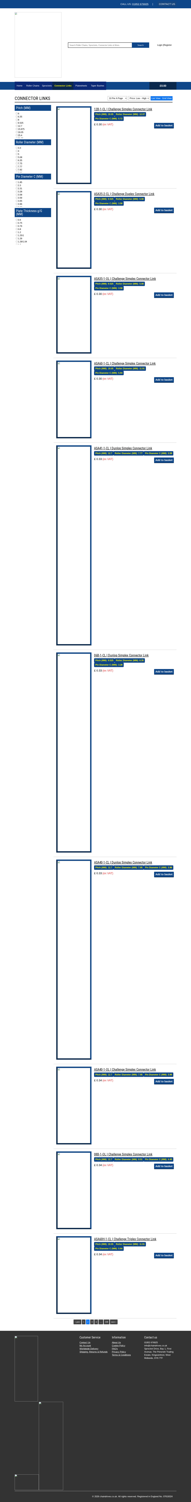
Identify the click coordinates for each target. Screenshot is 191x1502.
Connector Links (62, 86)
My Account (85, 1345)
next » (113, 1322)
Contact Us (85, 1342)
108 (106, 1322)
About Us (116, 1342)
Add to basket (164, 125)
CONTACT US (167, 4)
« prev (77, 1322)
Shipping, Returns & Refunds (94, 1352)
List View (156, 98)
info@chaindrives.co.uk (155, 1345)
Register (168, 45)
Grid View (167, 98)
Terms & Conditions (121, 1355)
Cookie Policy (118, 1345)
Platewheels (81, 86)
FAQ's (115, 1349)
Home (19, 86)
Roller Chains (32, 86)
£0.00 (163, 85)
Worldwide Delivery (89, 1349)
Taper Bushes (97, 86)
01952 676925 (140, 4)
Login (159, 45)
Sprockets (47, 86)
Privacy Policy (119, 1352)
